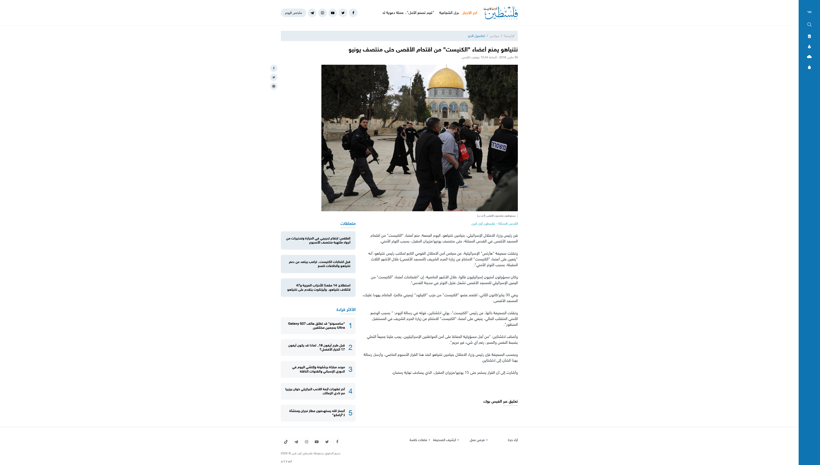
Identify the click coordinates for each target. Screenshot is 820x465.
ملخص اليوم (293, 12)
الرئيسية (509, 36)
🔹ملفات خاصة (420, 440)
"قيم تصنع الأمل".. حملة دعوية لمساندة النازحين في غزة (421, 12)
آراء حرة (513, 440)
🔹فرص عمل (479, 440)
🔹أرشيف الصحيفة (446, 440)
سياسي (494, 36)
